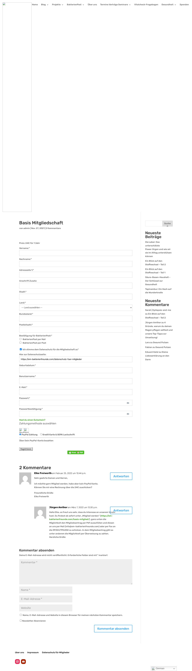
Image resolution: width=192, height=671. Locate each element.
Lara (147, 342)
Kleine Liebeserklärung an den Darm (157, 356)
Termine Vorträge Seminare (114, 5)
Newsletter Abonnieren (34, 621)
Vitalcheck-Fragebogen (146, 5)
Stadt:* (22, 292)
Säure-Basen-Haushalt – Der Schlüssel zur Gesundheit (157, 281)
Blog (43, 5)
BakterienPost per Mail (34, 339)
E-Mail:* (23, 387)
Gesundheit (167, 5)
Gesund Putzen (160, 342)
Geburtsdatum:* (27, 365)
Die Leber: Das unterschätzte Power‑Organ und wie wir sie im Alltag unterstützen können (158, 249)
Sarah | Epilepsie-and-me (158, 310)
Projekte (56, 5)
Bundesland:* (26, 314)
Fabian (148, 347)
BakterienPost (74, 5)
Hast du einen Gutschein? (32, 420)
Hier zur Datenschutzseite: (32, 354)
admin (26, 228)
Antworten (121, 476)
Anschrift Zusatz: (28, 281)
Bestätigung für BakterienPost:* (35, 335)
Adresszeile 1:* (26, 270)
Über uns (92, 5)
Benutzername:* (27, 376)
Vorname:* (24, 248)
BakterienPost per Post (34, 343)
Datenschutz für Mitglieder (55, 652)
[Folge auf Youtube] (23, 661)
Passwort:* (24, 398)
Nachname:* (25, 259)
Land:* (22, 302)
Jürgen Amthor (153, 322)
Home (35, 5)
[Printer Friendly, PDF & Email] (75, 452)
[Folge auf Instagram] (17, 661)
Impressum (33, 652)
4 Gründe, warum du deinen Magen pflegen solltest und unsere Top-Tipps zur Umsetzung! (159, 330)
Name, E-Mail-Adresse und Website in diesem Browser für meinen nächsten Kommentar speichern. (73, 615)
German (159, 668)
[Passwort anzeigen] (128, 403)
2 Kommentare (53, 228)
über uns (19, 652)
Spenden (184, 5)
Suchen (167, 224)
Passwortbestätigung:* (31, 409)
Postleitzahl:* (26, 325)
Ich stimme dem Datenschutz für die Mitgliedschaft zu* (50, 349)
